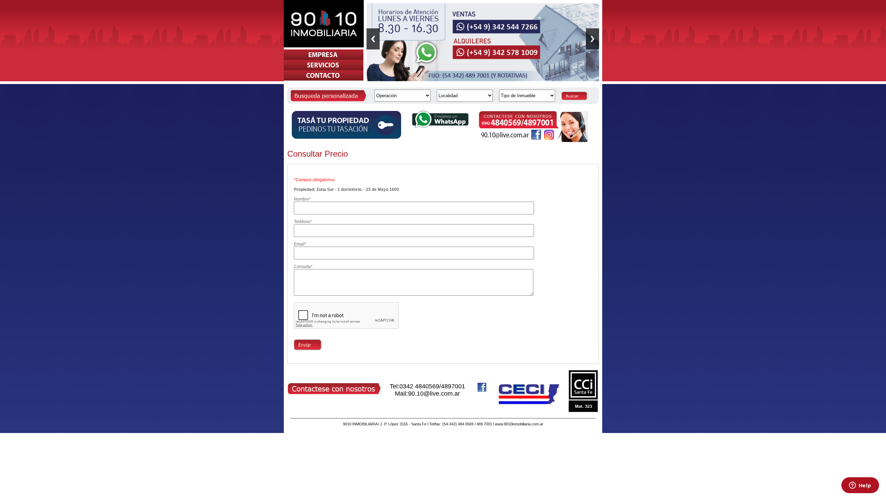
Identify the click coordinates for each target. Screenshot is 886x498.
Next (592, 38)
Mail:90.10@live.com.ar (427, 393)
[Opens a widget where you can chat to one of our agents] (860, 486)
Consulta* (303, 266)
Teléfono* (303, 221)
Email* (300, 244)
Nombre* (302, 199)
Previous (373, 38)
